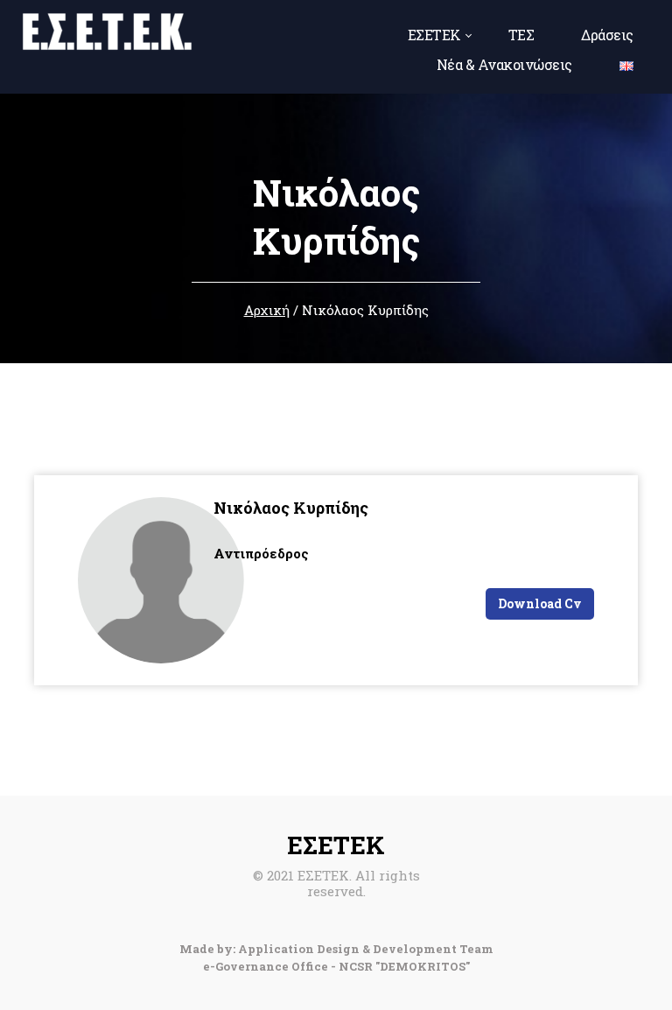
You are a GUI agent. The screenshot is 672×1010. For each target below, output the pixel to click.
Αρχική (267, 310)
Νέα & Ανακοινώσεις (504, 64)
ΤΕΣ (521, 34)
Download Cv (540, 603)
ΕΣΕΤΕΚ (434, 34)
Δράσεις (607, 34)
